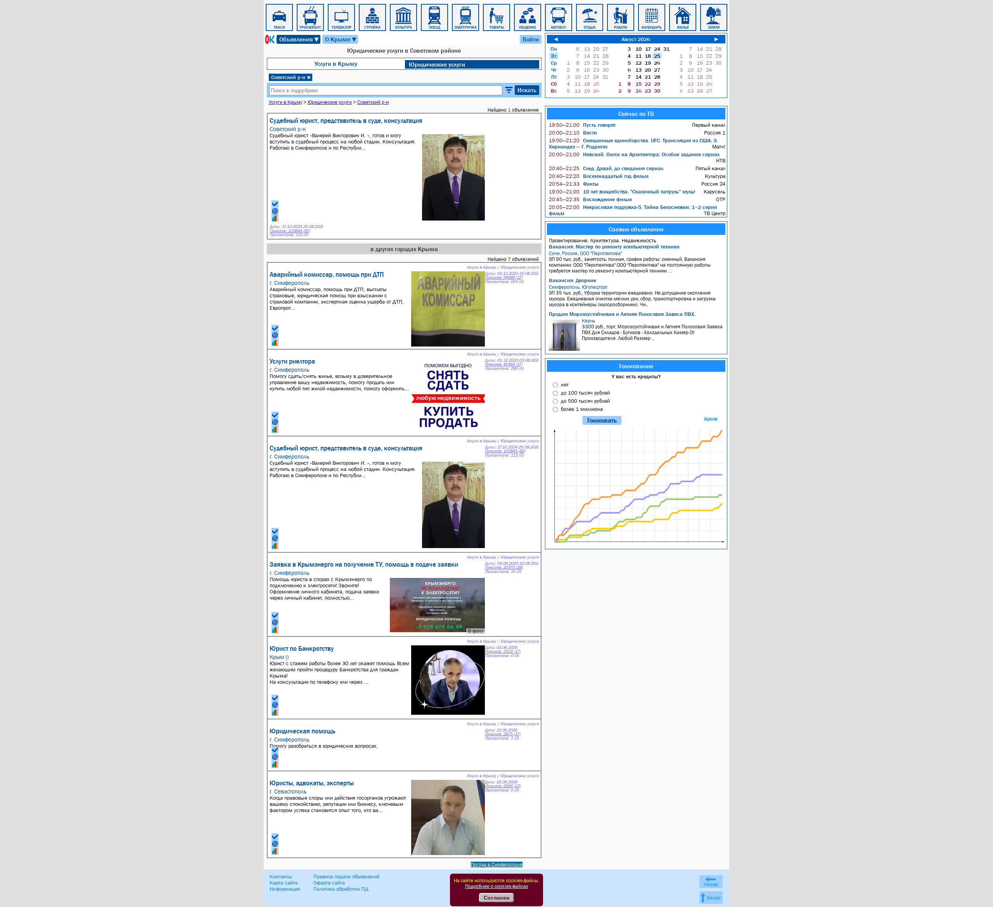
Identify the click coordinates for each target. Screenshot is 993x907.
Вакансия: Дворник (572, 280)
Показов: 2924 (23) (503, 786)
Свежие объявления (636, 229)
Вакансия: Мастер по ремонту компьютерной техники (614, 246)
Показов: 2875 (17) (502, 734)
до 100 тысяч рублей (585, 393)
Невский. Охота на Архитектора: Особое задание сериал (634, 154)
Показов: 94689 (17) (503, 277)
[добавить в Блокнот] (275, 203)
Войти (530, 39)
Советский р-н (291, 77)
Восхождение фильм (590, 199)
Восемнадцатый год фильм (599, 176)
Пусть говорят (582, 125)
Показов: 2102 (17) (502, 651)
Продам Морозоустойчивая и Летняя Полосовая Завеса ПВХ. (622, 314)
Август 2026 (635, 39)
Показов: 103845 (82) (505, 451)
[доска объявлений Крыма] (269, 39)
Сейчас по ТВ (636, 113)
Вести (573, 132)
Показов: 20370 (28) (503, 567)
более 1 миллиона (582, 409)
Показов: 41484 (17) (503, 364)
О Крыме (341, 39)
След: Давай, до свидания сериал (606, 168)
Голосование (636, 365)
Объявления (299, 39)
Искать (526, 89)
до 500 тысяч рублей (585, 401)
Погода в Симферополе (496, 864)
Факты (574, 184)
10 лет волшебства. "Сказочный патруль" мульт (622, 191)
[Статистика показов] (275, 218)
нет (565, 384)
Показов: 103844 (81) (290, 231)
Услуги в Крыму (336, 63)
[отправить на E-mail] (275, 211)
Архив (711, 419)
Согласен (496, 898)
